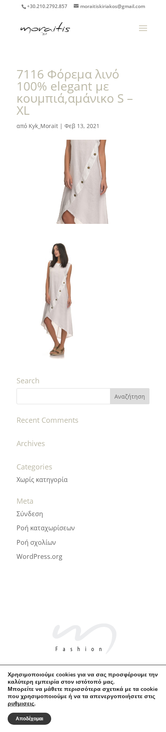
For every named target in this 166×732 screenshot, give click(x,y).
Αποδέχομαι (29, 718)
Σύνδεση (30, 513)
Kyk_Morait (43, 126)
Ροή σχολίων (36, 542)
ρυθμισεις (21, 703)
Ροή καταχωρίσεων (46, 527)
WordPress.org (39, 556)
